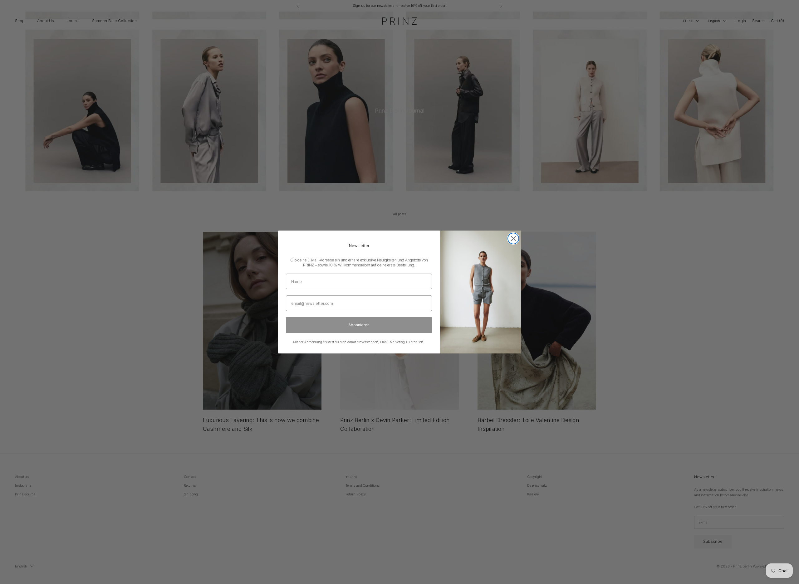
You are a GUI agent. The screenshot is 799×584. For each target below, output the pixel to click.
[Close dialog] (513, 238)
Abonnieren (359, 325)
